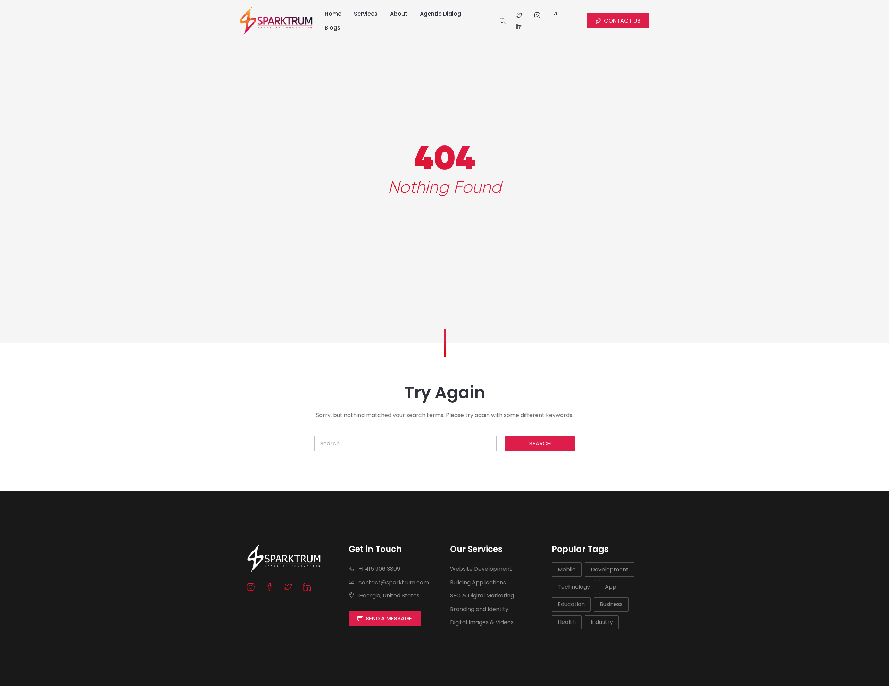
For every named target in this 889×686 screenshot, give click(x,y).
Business (611, 604)
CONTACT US (622, 21)
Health (567, 622)
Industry (602, 622)
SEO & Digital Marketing (482, 596)
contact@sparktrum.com (393, 582)
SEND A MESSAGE (389, 618)
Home (333, 14)
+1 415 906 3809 (378, 569)
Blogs (332, 28)
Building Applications (478, 582)
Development (610, 570)
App (610, 587)
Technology (574, 587)
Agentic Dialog (440, 14)
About (398, 14)
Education (571, 604)
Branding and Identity (479, 609)
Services (365, 14)
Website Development (481, 569)
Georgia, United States (388, 596)
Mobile (567, 570)
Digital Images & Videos (482, 622)
